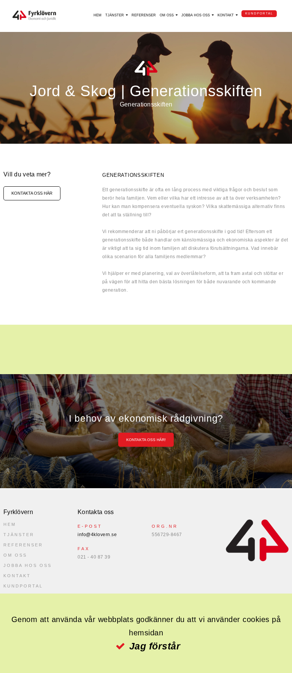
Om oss (167, 15)
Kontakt (225, 15)
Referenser (144, 15)
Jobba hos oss (195, 15)
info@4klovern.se (97, 534)
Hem (98, 15)
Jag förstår (154, 646)
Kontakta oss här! (146, 440)
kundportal (259, 13)
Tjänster (114, 15)
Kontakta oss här (31, 193)
